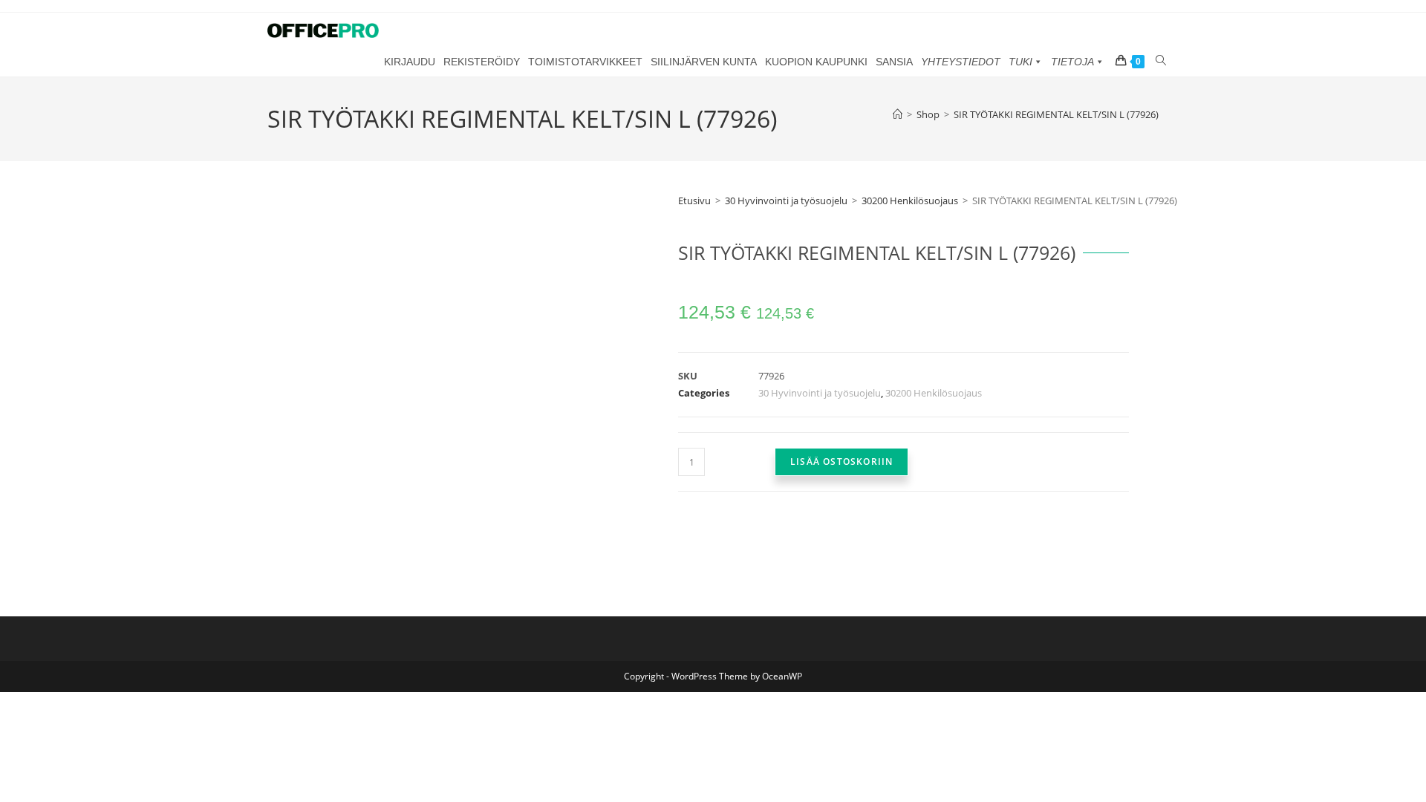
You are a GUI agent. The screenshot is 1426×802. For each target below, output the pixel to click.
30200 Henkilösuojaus (910, 200)
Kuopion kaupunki (816, 62)
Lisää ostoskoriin (841, 461)
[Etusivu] (897, 114)
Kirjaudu (409, 62)
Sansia (894, 62)
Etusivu (694, 200)
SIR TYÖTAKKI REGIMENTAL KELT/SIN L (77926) (1056, 114)
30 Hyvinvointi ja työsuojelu (786, 200)
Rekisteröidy (481, 62)
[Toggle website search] (1160, 61)
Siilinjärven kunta (704, 62)
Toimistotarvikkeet (585, 62)
